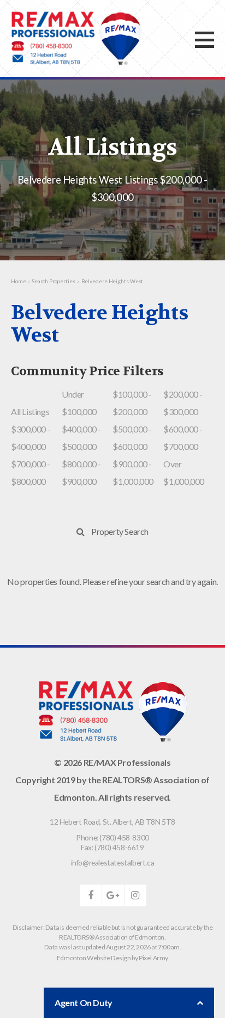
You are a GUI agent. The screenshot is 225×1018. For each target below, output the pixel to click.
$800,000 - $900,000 (81, 472)
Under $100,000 (79, 403)
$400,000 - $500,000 (81, 438)
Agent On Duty (83, 1002)
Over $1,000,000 (183, 472)
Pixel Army (153, 958)
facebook (91, 895)
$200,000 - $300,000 (183, 403)
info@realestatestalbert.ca (113, 862)
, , (112, 821)
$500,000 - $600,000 (132, 438)
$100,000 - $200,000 (132, 403)
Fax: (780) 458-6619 (112, 847)
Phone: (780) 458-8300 (112, 837)
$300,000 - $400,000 (30, 438)
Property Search (120, 531)
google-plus (113, 895)
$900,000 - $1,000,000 (132, 472)
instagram (135, 895)
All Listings (30, 411)
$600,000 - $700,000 (183, 438)
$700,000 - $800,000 (30, 472)
